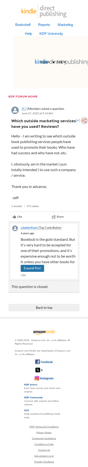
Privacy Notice (44, 432)
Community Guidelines (44, 438)
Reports (44, 25)
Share (60, 216)
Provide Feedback (44, 461)
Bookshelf (23, 25)
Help (28, 34)
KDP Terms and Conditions (44, 426)
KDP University (51, 34)
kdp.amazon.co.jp (44, 456)
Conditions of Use (44, 444)
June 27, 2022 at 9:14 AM (37, 113)
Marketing (65, 25)
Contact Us (44, 450)
